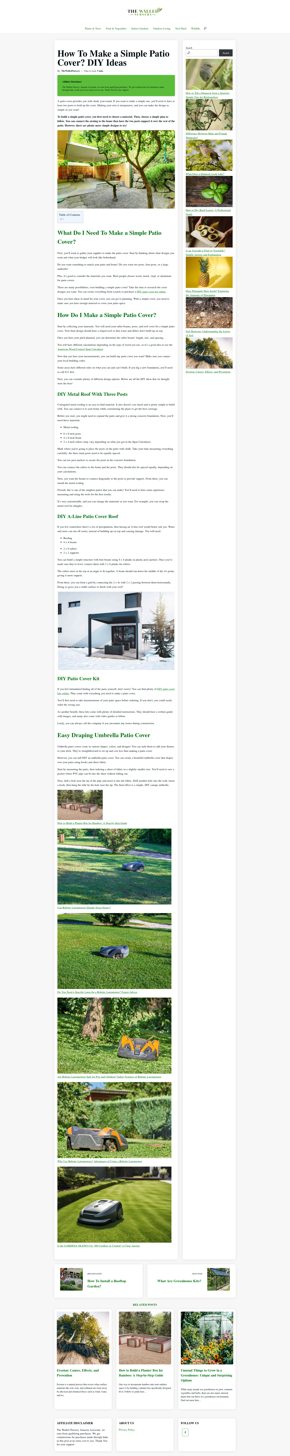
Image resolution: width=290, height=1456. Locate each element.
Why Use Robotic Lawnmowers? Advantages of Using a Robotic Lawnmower (99, 1161)
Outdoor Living (161, 28)
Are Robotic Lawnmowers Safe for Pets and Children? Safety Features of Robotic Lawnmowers (109, 1076)
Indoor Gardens (139, 28)
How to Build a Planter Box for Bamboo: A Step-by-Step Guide (92, 823)
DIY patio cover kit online (151, 291)
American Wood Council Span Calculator (80, 349)
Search (189, 47)
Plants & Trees (93, 28)
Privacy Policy (127, 1429)
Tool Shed (180, 28)
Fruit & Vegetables (116, 28)
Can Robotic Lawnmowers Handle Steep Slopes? (84, 907)
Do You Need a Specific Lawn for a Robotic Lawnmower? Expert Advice (97, 992)
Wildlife (195, 28)
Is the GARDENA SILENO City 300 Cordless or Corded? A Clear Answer (98, 1245)
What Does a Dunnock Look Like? (205, 174)
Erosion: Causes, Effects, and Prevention (208, 371)
